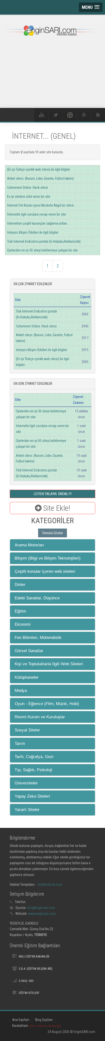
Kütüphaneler (27, 677)
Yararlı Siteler (27, 809)
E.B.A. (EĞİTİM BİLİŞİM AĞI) (35, 968)
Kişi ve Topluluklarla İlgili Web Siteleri (49, 664)
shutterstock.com (50, 884)
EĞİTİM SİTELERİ (29, 993)
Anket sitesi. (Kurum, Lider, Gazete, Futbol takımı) (40, 178)
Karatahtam (36, 1026)
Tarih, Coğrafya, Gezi (34, 756)
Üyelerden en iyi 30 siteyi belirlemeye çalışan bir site (42, 250)
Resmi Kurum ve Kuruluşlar (40, 717)
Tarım (20, 743)
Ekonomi (23, 624)
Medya (21, 690)
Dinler (20, 584)
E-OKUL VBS (26, 981)
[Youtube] (41, 115)
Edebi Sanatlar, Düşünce (37, 598)
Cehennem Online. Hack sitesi (27, 187)
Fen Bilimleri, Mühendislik (38, 637)
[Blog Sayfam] (98, 115)
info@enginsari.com (41, 908)
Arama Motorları (29, 545)
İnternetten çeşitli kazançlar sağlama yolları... (38, 223)
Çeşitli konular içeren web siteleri (45, 571)
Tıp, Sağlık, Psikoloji (33, 770)
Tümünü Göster (52, 533)
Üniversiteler (26, 783)
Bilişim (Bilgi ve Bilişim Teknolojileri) (48, 558)
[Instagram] (69, 115)
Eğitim (20, 611)
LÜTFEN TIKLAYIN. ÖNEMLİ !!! (53, 494)
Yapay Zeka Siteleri (32, 796)
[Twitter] (55, 115)
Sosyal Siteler (27, 730)
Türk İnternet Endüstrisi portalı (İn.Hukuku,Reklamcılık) (44, 241)
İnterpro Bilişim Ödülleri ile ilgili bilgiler (32, 232)
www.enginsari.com (42, 914)
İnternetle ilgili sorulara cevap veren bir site (36, 214)
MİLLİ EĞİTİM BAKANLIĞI (34, 956)
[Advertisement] (52, 77)
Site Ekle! (56, 508)
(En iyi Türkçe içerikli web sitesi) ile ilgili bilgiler (38, 169)
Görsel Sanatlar (29, 650)
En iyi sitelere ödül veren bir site (28, 196)
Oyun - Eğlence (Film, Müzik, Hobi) (47, 703)
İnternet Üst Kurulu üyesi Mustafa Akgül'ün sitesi (40, 205)
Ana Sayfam (20, 1020)
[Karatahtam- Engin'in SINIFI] (84, 115)
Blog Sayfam (44, 1020)
